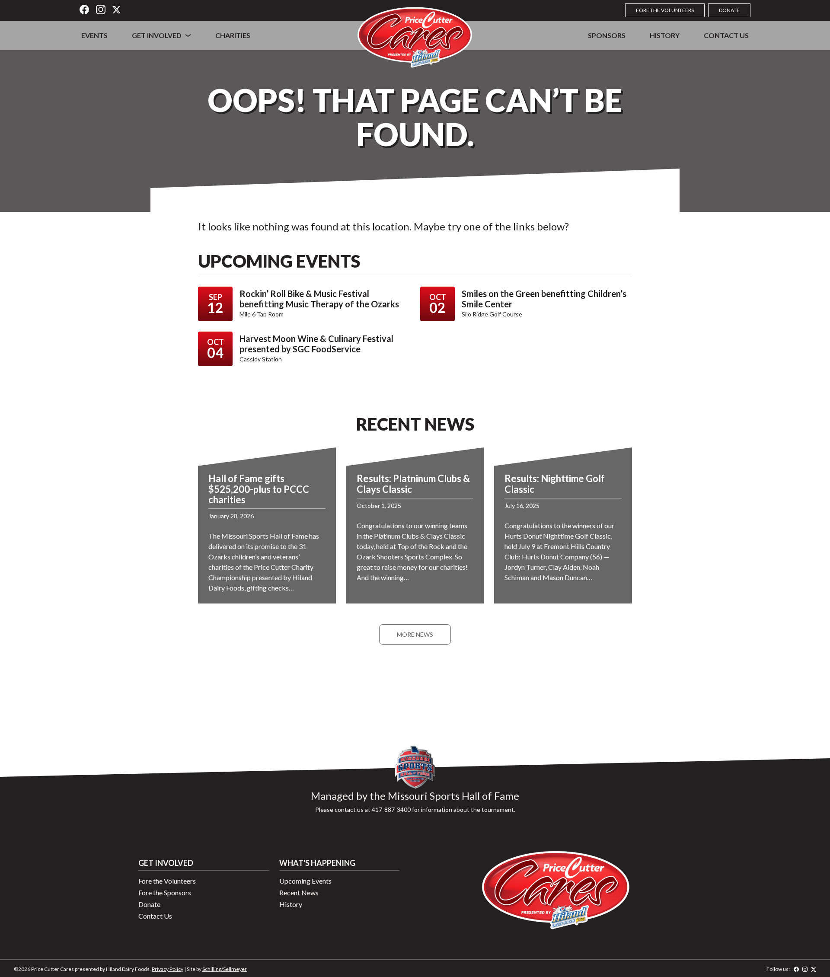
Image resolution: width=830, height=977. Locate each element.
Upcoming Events (305, 881)
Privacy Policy (167, 969)
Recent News (299, 892)
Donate (729, 10)
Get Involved (157, 35)
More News (415, 634)
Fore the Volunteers (665, 10)
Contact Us (726, 35)
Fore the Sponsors (164, 892)
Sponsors (607, 35)
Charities (232, 35)
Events (94, 35)
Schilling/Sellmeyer (224, 969)
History (665, 35)
